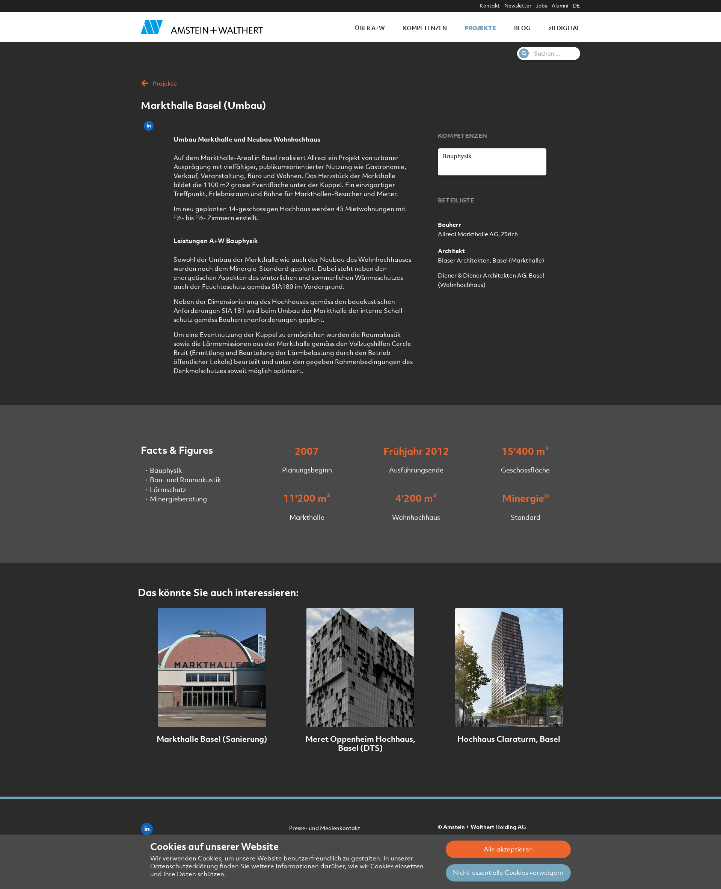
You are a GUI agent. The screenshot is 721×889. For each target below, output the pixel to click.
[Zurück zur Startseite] (202, 26)
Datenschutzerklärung (184, 866)
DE (576, 5)
